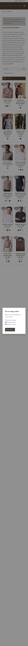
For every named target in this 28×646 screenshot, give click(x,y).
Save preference (10, 329)
